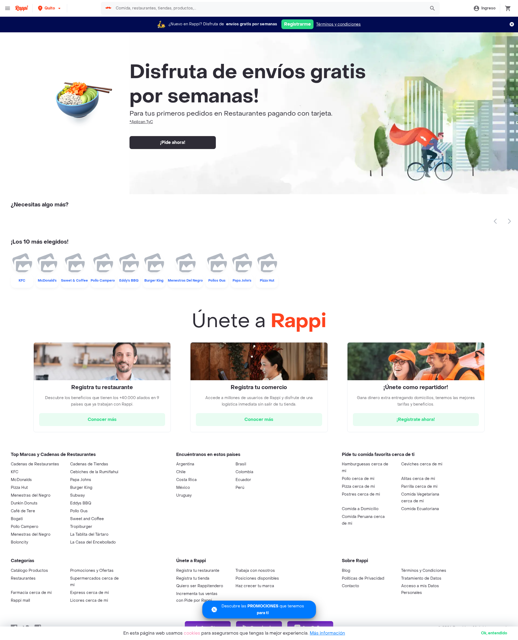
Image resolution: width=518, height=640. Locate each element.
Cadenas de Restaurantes (35, 464)
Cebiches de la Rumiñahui (94, 472)
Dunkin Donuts (24, 503)
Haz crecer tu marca (255, 586)
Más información (327, 633)
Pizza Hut (19, 487)
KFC (14, 472)
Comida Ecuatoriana (420, 508)
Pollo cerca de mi (358, 478)
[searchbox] (269, 8)
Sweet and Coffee (87, 518)
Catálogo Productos (29, 570)
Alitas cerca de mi (418, 478)
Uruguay (184, 495)
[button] (50, 8)
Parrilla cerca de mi (419, 486)
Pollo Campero (24, 526)
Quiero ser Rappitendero (199, 586)
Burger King (81, 487)
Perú (240, 487)
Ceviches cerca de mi (421, 464)
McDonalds (21, 479)
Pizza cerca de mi (358, 486)
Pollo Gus (79, 511)
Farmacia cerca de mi (31, 592)
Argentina (185, 464)
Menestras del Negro (30, 495)
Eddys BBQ (80, 503)
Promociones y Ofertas (92, 570)
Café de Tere (23, 511)
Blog (346, 570)
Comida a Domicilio (360, 508)
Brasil (241, 464)
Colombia (244, 472)
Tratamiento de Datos (421, 578)
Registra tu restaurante (197, 570)
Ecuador (243, 479)
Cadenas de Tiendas (89, 464)
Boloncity (19, 542)
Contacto (350, 586)
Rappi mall (20, 600)
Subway (77, 495)
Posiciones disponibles (257, 578)
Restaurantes (23, 578)
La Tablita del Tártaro (89, 534)
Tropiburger (81, 526)
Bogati (17, 518)
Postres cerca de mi (361, 494)
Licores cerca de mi (89, 600)
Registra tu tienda (192, 578)
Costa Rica (186, 479)
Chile (181, 472)
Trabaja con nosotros (255, 570)
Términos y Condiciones (423, 570)
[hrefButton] (102, 419)
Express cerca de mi (89, 592)
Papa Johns (80, 479)
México (183, 487)
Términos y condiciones (338, 24)
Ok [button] (494, 633)
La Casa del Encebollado (93, 542)
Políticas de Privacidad (363, 578)
